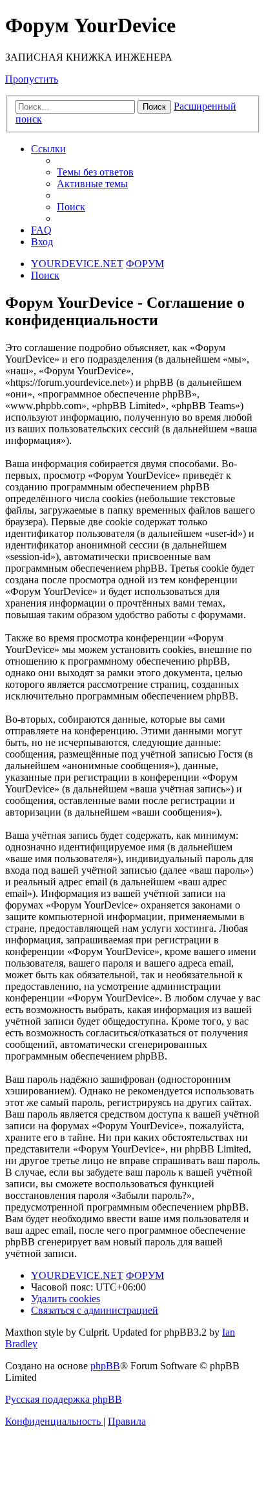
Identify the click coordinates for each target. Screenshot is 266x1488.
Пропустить (31, 79)
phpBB (105, 1365)
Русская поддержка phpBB (63, 1399)
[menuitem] (95, 171)
